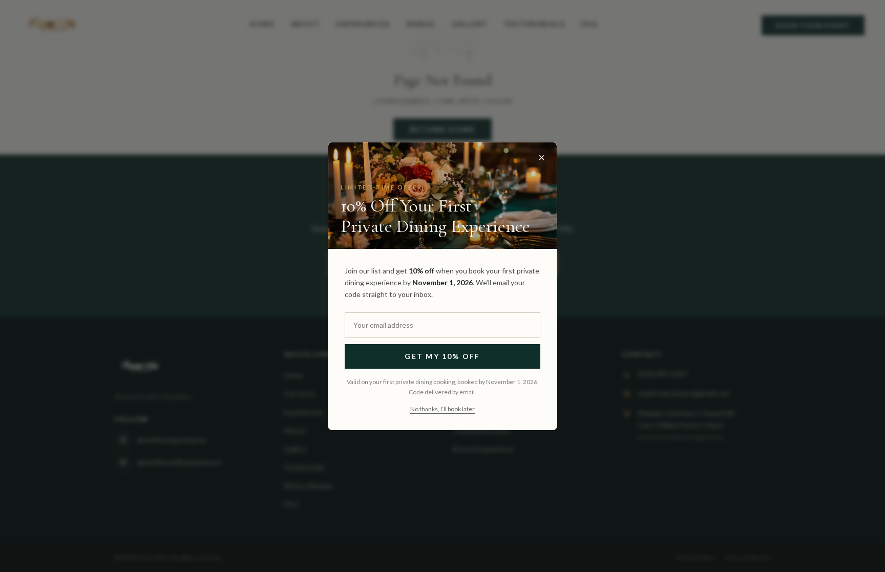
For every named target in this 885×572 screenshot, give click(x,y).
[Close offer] (541, 158)
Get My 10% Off (442, 356)
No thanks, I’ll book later (442, 409)
